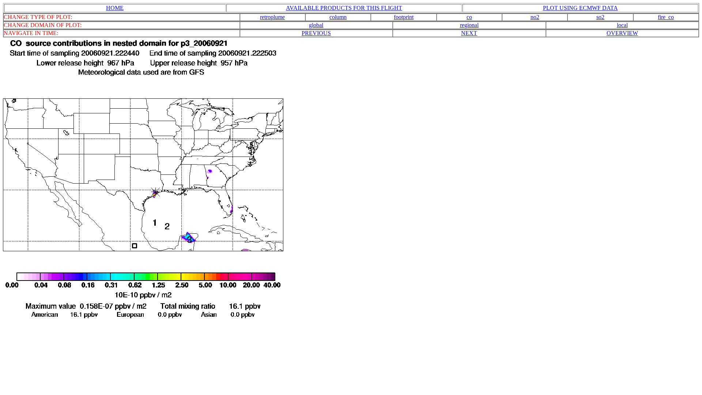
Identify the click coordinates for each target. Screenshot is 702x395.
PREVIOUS (316, 33)
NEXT (469, 33)
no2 (535, 17)
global (316, 25)
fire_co (666, 17)
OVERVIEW (622, 33)
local (622, 25)
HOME (115, 8)
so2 (600, 17)
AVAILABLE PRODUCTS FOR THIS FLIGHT (344, 8)
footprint (404, 17)
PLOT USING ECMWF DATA (580, 8)
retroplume (272, 17)
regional (469, 25)
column (338, 17)
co (469, 17)
